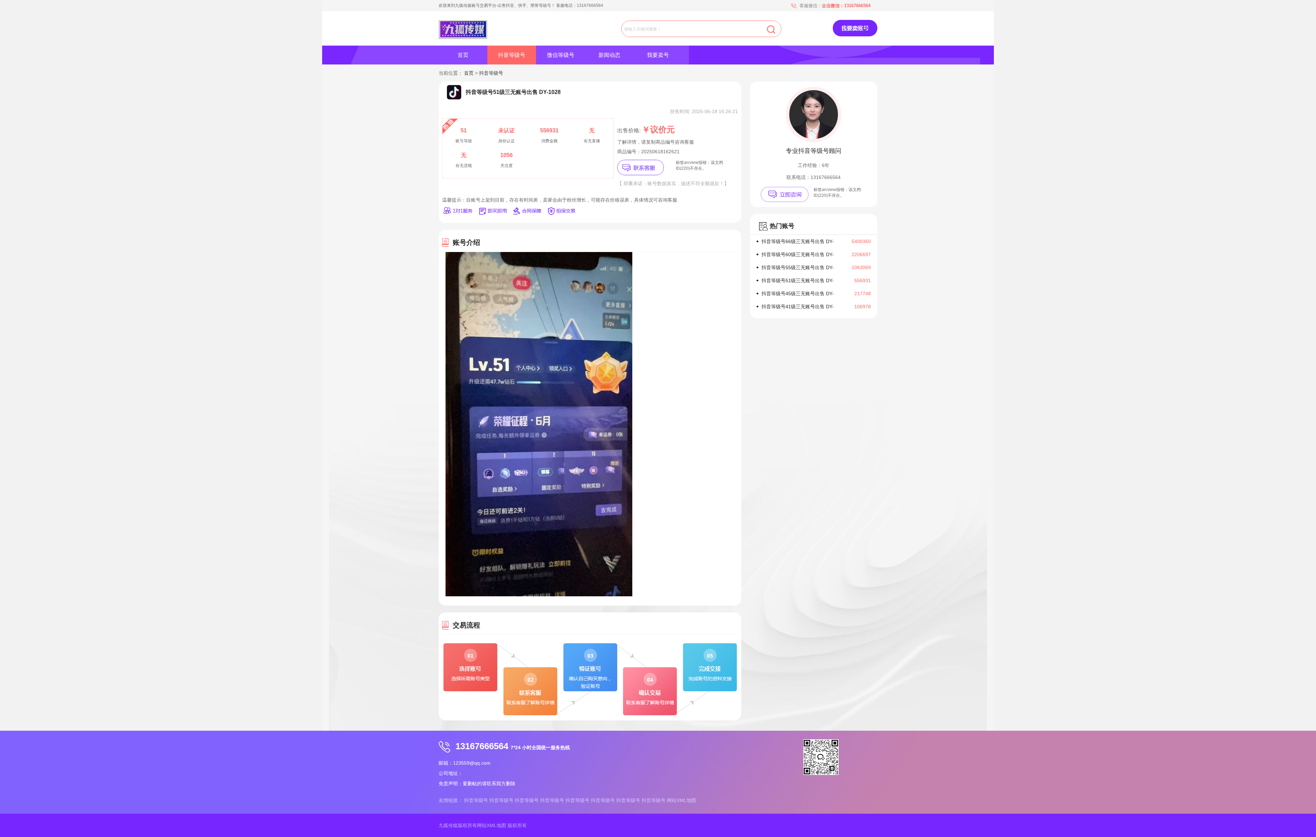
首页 (463, 55)
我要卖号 (658, 55)
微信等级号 (560, 55)
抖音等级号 (511, 55)
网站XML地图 (681, 800)
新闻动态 (609, 55)
